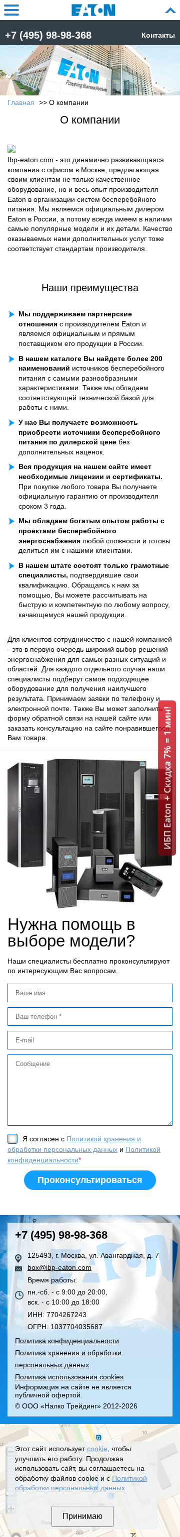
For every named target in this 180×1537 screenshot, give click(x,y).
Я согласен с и (84, 1149)
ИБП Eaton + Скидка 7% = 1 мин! (167, 777)
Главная (21, 102)
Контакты (158, 35)
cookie (97, 1449)
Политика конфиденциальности (67, 1341)
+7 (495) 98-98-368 (48, 35)
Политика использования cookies (69, 1377)
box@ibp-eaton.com (60, 1267)
